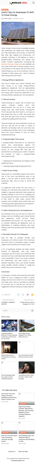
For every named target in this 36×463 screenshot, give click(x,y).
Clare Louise (8, 18)
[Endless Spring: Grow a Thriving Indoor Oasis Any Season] (9, 347)
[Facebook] (18, 295)
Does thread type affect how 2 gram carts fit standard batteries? (8, 376)
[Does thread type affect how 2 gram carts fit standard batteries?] (9, 367)
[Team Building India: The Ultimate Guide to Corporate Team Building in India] (27, 428)
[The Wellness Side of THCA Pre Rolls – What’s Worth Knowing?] (27, 367)
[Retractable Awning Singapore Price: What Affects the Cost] (27, 326)
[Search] (33, 3)
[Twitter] (23, 295)
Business (4, 9)
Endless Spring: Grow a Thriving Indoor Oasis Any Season (8, 356)
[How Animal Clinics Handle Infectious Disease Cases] (27, 347)
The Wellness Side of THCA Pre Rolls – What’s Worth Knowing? (26, 376)
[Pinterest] (28, 295)
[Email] (32, 295)
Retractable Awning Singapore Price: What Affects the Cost (25, 335)
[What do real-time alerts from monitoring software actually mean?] (9, 428)
